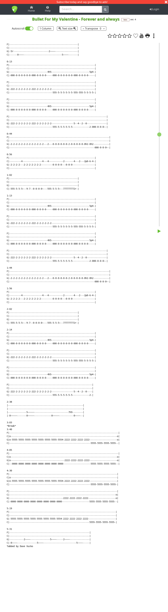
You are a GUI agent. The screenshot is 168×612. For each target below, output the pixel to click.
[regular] (119, 35)
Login (155, 9)
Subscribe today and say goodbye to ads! (82, 2)
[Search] (105, 9)
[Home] (14, 9)
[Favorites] (135, 35)
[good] (124, 35)
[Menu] (153, 35)
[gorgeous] (129, 35)
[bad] (109, 35)
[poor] (114, 35)
